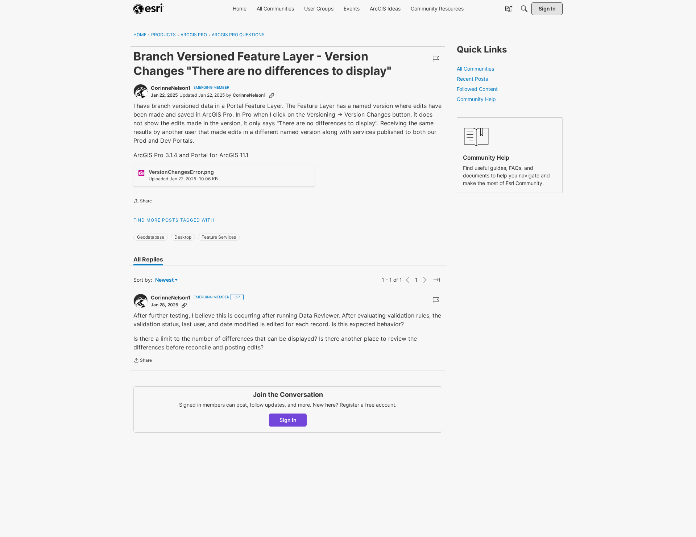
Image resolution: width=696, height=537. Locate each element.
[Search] (524, 8)
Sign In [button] (288, 420)
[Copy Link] (271, 95)
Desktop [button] (182, 237)
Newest (164, 280)
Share (142, 201)
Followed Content (477, 89)
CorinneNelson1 (171, 88)
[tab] (148, 259)
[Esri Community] (148, 8)
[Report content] (435, 58)
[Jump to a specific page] (436, 280)
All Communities (475, 69)
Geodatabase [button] (150, 237)
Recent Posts (472, 79)
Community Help (476, 99)
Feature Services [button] (219, 237)
